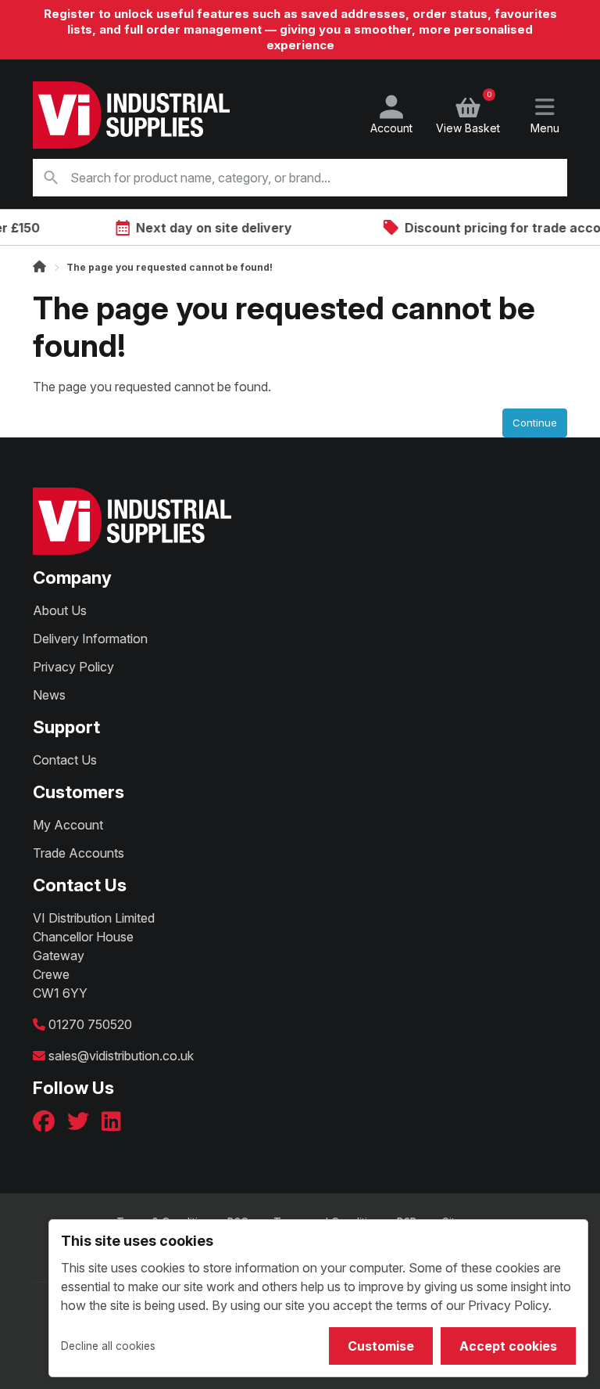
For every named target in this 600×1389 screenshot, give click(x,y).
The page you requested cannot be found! (169, 267)
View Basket (468, 115)
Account (391, 128)
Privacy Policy (73, 667)
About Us (60, 610)
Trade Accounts (78, 853)
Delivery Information (90, 638)
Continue (534, 422)
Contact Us (65, 760)
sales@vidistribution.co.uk (121, 1055)
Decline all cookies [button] (108, 1346)
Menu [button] (544, 128)
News (49, 695)
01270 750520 (90, 1024)
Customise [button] (381, 1346)
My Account (68, 825)
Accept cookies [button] (508, 1346)
